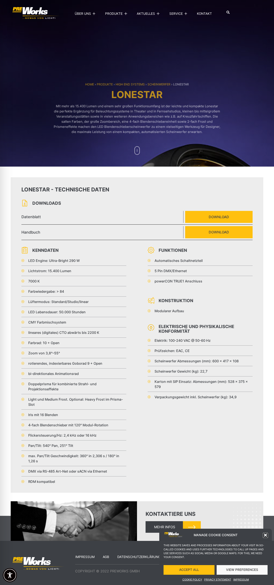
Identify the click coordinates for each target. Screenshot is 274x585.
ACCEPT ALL (189, 570)
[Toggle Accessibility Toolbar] (9, 575)
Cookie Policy (192, 579)
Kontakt (204, 14)
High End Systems (130, 84)
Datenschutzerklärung (139, 557)
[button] (265, 535)
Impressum (241, 579)
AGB (106, 557)
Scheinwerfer (158, 84)
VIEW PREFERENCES (242, 570)
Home (89, 84)
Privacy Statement (217, 579)
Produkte (105, 84)
